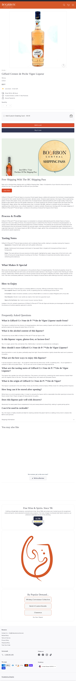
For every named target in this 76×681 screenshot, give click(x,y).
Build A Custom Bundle (38, 606)
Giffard (4, 80)
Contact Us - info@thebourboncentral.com (13, 633)
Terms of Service (6, 638)
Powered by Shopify (8, 677)
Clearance (38, 612)
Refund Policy (5, 635)
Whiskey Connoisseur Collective (38, 600)
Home (4, 70)
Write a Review (40, 478)
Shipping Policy (6, 642)
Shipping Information (8, 419)
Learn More (7, 190)
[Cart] (68, 5)
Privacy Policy (5, 640)
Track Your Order (6, 645)
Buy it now (38, 130)
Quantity (4, 102)
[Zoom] (63, 65)
